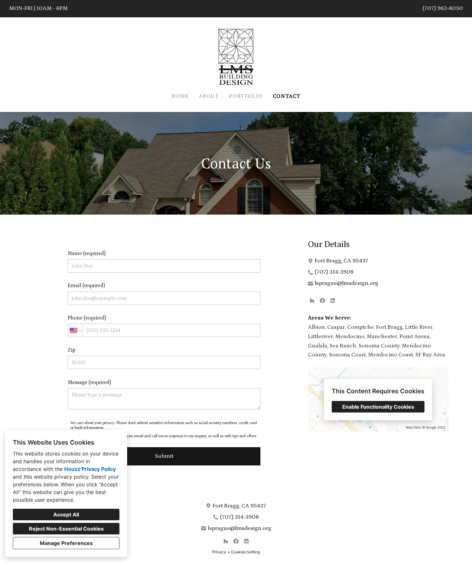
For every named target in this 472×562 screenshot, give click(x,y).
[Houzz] (312, 300)
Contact (287, 95)
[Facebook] (322, 300)
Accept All (66, 514)
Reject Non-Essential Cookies (66, 528)
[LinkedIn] (332, 300)
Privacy (219, 551)
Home (179, 95)
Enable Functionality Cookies (378, 407)
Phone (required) (87, 318)
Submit (164, 456)
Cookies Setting (245, 551)
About (209, 95)
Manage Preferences (66, 543)
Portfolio (245, 95)
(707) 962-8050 (443, 8)
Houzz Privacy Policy (90, 469)
